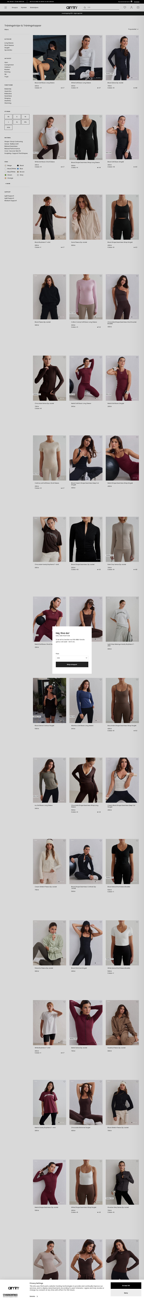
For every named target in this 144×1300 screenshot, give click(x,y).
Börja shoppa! (72, 664)
